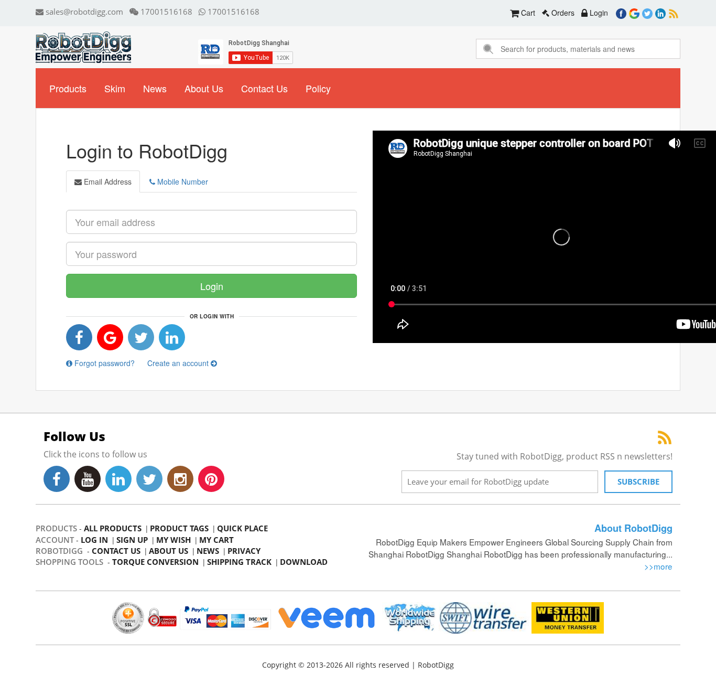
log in (94, 539)
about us (204, 88)
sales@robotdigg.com (83, 11)
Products (67, 88)
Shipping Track (239, 561)
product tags (179, 528)
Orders (561, 12)
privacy (244, 550)
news (155, 88)
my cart (216, 539)
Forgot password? (103, 363)
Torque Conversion (155, 561)
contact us (264, 88)
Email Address (107, 181)
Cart (527, 12)
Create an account (179, 363)
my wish (173, 539)
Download (304, 561)
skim (114, 88)
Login (598, 12)
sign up (132, 539)
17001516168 (165, 11)
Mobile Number (181, 181)
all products (113, 528)
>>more (658, 566)
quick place (242, 528)
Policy (318, 88)
